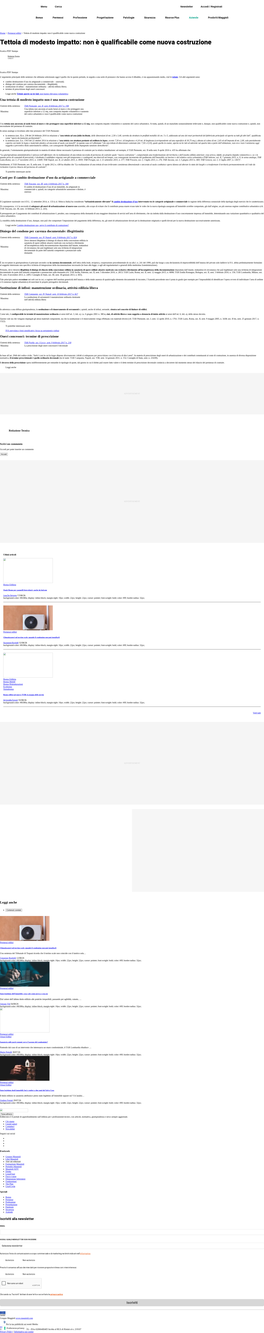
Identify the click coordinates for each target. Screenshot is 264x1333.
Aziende (193, 17)
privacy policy (56, 1294)
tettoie (175, 77)
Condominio (120, 24)
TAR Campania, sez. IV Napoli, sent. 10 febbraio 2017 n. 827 (51, 294)
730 (106, 24)
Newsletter (10, 1129)
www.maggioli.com (24, 1318)
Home (2, 33)
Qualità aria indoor (205, 24)
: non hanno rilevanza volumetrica (42, 94)
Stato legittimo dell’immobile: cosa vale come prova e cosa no (24, 994)
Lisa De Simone (10, 595)
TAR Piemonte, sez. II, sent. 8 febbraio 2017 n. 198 (46, 106)
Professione (80, 17)
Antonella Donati (10, 700)
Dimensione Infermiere (15, 1179)
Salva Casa (92, 24)
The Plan (9, 1184)
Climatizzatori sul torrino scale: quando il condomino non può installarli (31, 637)
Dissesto (185, 24)
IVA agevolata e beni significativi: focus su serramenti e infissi (32, 330)
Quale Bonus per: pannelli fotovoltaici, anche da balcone (25, 590)
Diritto (8, 1171)
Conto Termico (72, 24)
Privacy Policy (6, 1332)
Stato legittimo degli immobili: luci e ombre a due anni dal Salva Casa (27, 1090)
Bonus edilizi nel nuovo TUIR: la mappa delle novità (23, 695)
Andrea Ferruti (6, 1100)
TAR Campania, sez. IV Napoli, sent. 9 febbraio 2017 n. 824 (50, 237)
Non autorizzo (29, 1260)
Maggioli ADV (12, 1169)
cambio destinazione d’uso (125, 201)
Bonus (39, 17)
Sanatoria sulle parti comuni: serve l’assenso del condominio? (24, 1042)
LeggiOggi (10, 1174)
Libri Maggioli (12, 1159)
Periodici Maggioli (14, 1166)
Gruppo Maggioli (13, 1156)
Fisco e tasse (11, 1176)
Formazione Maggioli (15, 1164)
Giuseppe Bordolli (10, 643)
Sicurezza (149, 17)
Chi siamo (10, 1121)
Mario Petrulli (6, 1052)
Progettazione (105, 17)
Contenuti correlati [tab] (14, 910)
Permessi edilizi (14, 33)
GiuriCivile (10, 1186)
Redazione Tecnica (14, 56)
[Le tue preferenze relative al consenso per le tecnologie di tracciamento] (14, 1328)
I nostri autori (11, 1124)
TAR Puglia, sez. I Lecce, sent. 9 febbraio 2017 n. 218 (47, 342)
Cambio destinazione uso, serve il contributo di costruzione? (43, 225)
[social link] (5, 430)
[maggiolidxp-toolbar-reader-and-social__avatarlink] (5, 57)
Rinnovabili (169, 24)
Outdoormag (11, 1181)
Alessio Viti (5, 1004)
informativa (85, 1253)
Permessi (58, 17)
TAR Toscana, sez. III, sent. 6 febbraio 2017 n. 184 (46, 184)
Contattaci (10, 1126)
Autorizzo (9, 1260)
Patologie (128, 17)
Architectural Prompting (145, 24)
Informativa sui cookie (24, 1332)
